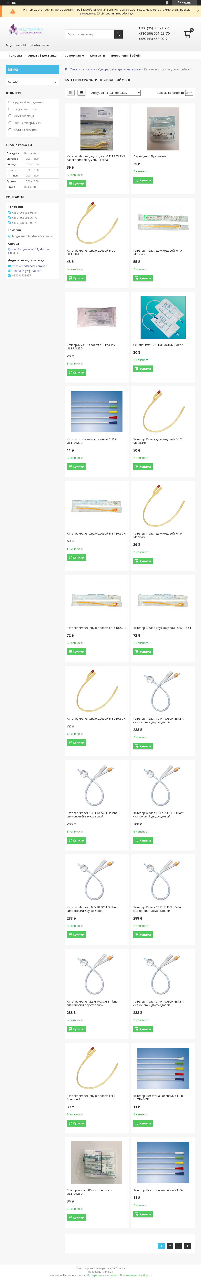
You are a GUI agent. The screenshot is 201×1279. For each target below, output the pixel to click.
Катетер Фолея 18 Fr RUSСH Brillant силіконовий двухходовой (92, 908)
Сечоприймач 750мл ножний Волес (158, 345)
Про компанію (73, 55)
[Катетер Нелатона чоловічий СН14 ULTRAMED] (97, 411)
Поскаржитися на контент (102, 1275)
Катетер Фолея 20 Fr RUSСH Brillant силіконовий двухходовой (158, 908)
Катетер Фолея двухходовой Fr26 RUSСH (96, 627)
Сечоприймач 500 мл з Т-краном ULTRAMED (89, 1191)
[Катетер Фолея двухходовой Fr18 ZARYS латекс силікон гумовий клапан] (97, 128)
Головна (15, 55)
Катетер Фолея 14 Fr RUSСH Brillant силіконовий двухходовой (92, 814)
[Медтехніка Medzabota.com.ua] (25, 30)
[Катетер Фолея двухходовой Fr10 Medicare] (163, 223)
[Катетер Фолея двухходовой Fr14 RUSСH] (97, 506)
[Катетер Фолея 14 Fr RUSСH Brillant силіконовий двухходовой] (97, 785)
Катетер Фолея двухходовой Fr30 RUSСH (96, 718)
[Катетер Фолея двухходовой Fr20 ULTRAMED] (97, 223)
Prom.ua (120, 1268)
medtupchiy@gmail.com (27, 271)
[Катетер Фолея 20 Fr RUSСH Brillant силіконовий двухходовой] (163, 879)
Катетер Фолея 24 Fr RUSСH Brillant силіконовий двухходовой (158, 1003)
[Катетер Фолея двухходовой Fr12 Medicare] (163, 411)
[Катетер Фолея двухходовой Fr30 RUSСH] (97, 691)
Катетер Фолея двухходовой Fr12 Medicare (157, 440)
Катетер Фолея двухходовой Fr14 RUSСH (96, 533)
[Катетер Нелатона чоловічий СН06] (163, 1162)
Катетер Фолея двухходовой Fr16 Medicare (157, 535)
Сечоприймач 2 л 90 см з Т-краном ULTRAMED (91, 346)
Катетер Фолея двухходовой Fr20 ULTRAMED (91, 252)
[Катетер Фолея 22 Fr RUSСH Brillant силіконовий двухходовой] (97, 974)
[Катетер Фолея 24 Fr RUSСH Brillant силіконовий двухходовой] (163, 974)
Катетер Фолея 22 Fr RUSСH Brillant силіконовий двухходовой (92, 1003)
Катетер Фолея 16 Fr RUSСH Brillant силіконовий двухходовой (158, 814)
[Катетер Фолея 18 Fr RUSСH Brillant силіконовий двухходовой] (97, 879)
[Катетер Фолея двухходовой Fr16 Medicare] (163, 506)
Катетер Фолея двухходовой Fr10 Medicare (157, 252)
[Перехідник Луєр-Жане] (163, 128)
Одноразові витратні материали (119, 69)
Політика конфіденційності (135, 1275)
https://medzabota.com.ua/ (29, 266)
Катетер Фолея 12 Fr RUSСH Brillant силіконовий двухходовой (158, 720)
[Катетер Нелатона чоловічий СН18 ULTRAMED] (163, 1068)
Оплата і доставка (42, 55)
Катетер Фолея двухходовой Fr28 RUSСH (162, 627)
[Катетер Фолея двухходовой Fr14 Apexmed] (97, 1068)
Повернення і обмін (126, 55)
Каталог (13, 81)
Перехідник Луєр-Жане (149, 156)
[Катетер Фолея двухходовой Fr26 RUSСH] (97, 600)
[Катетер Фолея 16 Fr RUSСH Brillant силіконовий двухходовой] (163, 785)
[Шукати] (118, 34)
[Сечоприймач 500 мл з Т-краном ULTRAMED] (97, 1162)
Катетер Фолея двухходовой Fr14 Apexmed (91, 1097)
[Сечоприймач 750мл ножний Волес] (163, 317)
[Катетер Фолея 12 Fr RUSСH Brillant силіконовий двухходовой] (163, 691)
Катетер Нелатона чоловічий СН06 (158, 1190)
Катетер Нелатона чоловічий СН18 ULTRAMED (158, 1097)
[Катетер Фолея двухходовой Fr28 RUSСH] (163, 600)
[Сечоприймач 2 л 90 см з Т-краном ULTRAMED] (97, 317)
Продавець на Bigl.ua (100, 1271)
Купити (78, 184)
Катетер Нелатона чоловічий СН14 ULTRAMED (91, 440)
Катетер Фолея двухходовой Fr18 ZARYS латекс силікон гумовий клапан (96, 157)
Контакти (97, 55)
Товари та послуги (82, 69)
